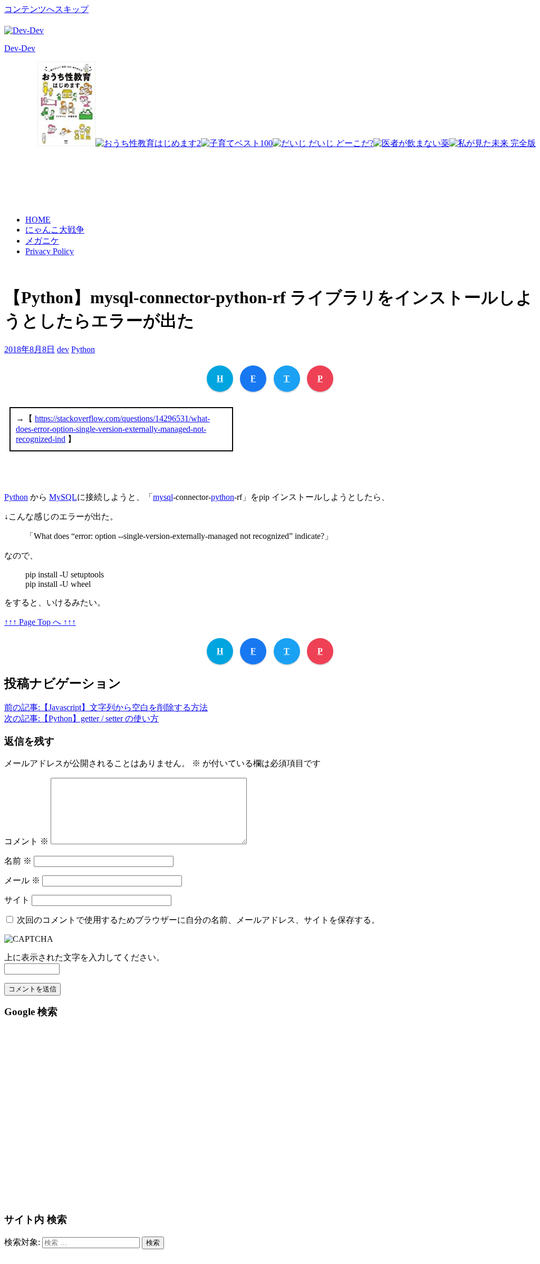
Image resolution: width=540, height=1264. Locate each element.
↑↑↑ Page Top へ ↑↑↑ (40, 621)
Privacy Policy (49, 251)
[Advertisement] (344, 172)
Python (83, 349)
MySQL (63, 497)
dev (63, 349)
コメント (26, 841)
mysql (163, 497)
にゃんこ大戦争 (54, 229)
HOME (38, 219)
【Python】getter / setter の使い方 (81, 718)
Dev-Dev (19, 48)
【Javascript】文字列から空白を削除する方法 (106, 707)
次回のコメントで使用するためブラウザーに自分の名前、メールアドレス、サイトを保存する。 (198, 919)
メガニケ (42, 240)
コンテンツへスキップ (46, 9)
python (222, 497)
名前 (18, 860)
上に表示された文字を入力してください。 (84, 957)
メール (22, 880)
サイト (17, 899)
